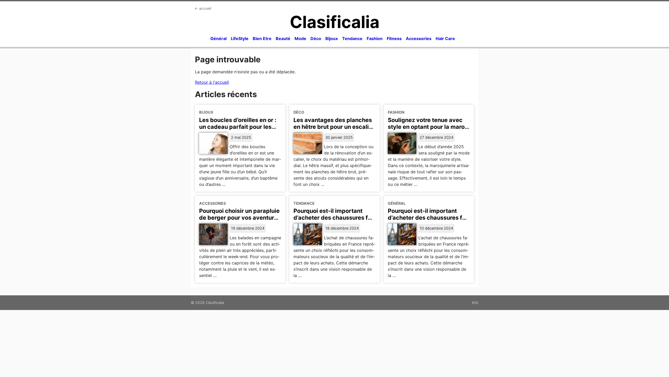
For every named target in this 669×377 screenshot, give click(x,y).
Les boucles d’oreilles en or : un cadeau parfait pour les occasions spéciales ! (237, 127)
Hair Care (445, 38)
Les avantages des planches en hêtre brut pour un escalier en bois (333, 127)
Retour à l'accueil (212, 82)
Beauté (283, 38)
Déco (315, 38)
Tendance (352, 38)
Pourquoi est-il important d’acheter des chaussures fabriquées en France (333, 217)
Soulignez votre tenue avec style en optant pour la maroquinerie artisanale (427, 127)
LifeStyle (240, 38)
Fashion (375, 38)
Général (218, 38)
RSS (475, 303)
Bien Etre (262, 38)
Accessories (418, 38)
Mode (300, 38)
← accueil (203, 8)
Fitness (394, 38)
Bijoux (331, 38)
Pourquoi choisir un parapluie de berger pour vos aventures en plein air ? (239, 217)
